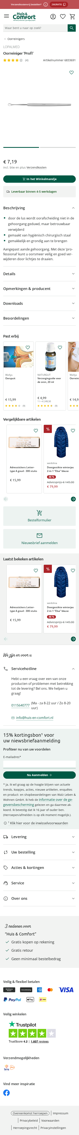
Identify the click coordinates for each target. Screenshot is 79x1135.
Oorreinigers (16, 39)
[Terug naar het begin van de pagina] (75, 1107)
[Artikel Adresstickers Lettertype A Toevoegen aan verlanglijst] (36, 430)
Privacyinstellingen (53, 1128)
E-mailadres (11, 757)
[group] (39, 104)
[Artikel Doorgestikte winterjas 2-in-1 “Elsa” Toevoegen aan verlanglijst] (73, 430)
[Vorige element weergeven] (5, 499)
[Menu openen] (6, 16)
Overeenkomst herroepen (30, 1113)
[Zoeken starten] (72, 28)
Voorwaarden (50, 1120)
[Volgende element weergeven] (73, 499)
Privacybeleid (29, 1120)
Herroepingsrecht (25, 1128)
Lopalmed (11, 47)
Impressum (60, 1113)
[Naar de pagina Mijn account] (53, 16)
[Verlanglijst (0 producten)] (63, 16)
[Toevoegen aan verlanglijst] (71, 72)
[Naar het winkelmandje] (72, 16)
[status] (34, 28)
